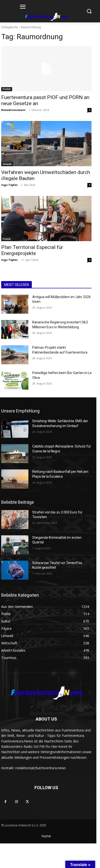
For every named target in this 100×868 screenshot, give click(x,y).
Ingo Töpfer (9, 185)
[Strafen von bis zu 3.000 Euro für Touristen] (14, 519)
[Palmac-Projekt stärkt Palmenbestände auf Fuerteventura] (14, 354)
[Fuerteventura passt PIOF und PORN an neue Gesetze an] (46, 68)
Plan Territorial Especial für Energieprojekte (32, 250)
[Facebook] (5, 801)
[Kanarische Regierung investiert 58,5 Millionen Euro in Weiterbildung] (14, 329)
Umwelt (7, 164)
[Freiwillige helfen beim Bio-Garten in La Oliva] (14, 380)
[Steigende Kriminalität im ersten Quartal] (14, 544)
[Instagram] (16, 801)
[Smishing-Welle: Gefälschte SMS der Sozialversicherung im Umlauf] (14, 428)
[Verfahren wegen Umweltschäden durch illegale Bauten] (46, 143)
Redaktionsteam (13, 110)
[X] (27, 801)
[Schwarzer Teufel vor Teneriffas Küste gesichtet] (14, 570)
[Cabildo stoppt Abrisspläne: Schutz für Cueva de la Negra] (14, 453)
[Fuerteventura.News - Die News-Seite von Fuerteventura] (46, 17)
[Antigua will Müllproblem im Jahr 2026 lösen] (14, 304)
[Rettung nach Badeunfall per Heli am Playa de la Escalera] (14, 478)
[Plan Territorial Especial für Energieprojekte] (46, 218)
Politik (7, 89)
